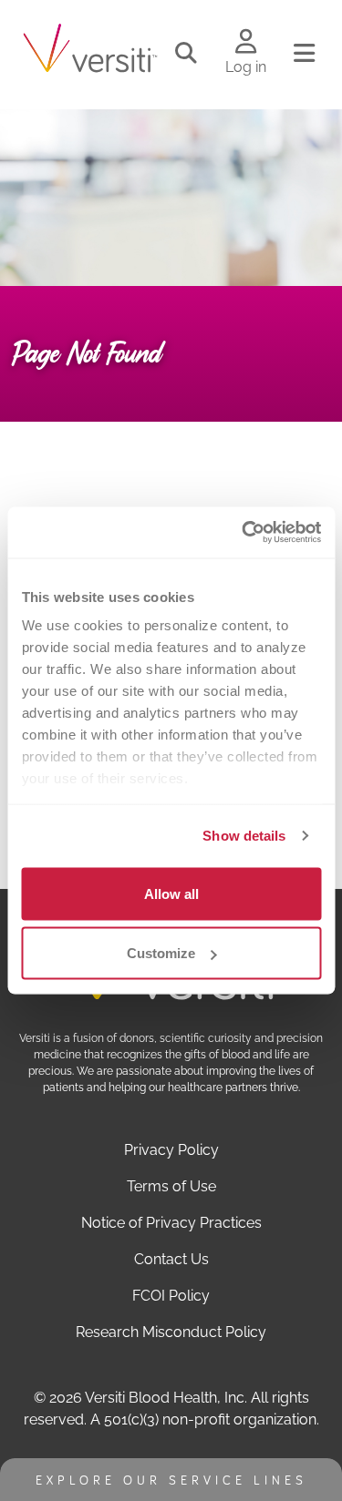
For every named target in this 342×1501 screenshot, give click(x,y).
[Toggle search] (186, 53)
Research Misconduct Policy (171, 1332)
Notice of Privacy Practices (171, 1222)
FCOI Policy (171, 1295)
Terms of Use (171, 1186)
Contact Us (171, 1259)
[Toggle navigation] (304, 54)
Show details (243, 835)
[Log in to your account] (245, 42)
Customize (161, 953)
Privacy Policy (171, 1150)
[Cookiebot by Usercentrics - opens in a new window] (243, 533)
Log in (245, 67)
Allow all (171, 893)
